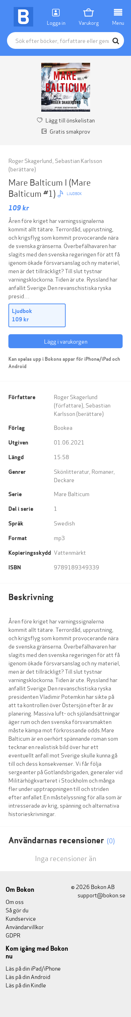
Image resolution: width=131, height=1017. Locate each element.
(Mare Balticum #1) (49, 187)
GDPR (13, 935)
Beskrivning (30, 597)
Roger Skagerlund (30, 160)
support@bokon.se (101, 895)
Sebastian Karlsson (78, 160)
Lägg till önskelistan (70, 120)
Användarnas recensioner (61, 840)
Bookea (63, 427)
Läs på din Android (28, 976)
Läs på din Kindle (26, 985)
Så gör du (17, 910)
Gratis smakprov (70, 131)
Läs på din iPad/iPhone (33, 968)
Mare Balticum (71, 493)
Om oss (15, 901)
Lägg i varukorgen (65, 341)
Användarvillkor (25, 926)
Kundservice (21, 918)
